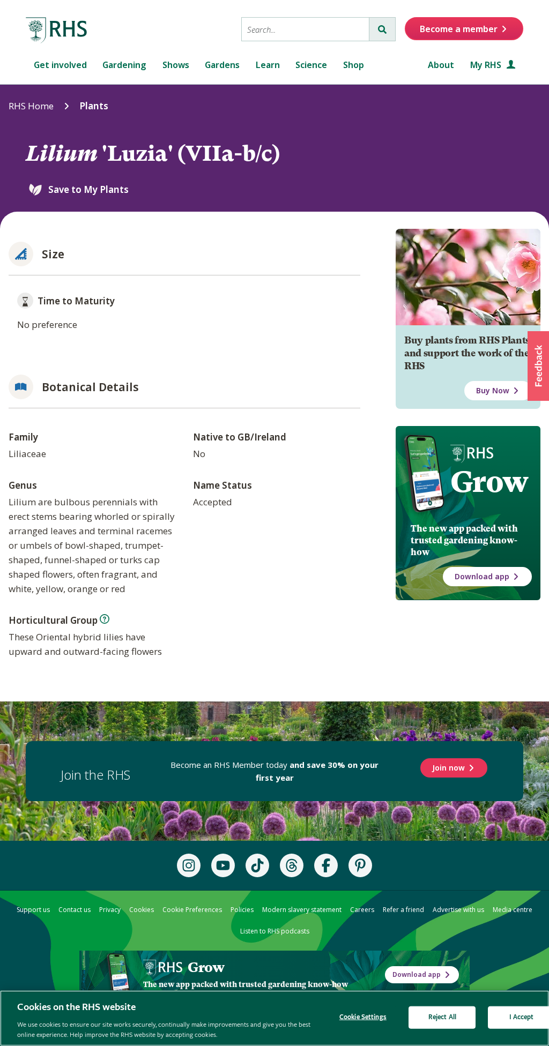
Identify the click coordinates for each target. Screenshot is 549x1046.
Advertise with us (458, 909)
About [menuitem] (441, 65)
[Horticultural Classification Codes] (104, 619)
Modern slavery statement (302, 909)
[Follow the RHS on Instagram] (189, 865)
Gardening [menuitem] (124, 65)
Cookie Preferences (192, 909)
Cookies (141, 909)
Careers (362, 909)
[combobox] (305, 29)
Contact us (74, 909)
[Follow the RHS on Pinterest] (360, 865)
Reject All (442, 1017)
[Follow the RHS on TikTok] (257, 865)
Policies (242, 909)
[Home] (57, 30)
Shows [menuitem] (175, 65)
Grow (489, 482)
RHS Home (31, 106)
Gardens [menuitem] (222, 65)
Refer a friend (403, 909)
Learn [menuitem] (268, 65)
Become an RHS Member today (274, 771)
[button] (538, 366)
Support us (33, 909)
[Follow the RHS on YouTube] (223, 865)
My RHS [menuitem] (486, 65)
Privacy (110, 909)
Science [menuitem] (311, 65)
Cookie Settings (363, 1017)
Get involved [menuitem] (60, 65)
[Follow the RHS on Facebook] (326, 865)
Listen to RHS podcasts (274, 931)
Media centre (512, 909)
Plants (93, 106)
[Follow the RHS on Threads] (291, 865)
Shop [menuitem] (353, 65)
